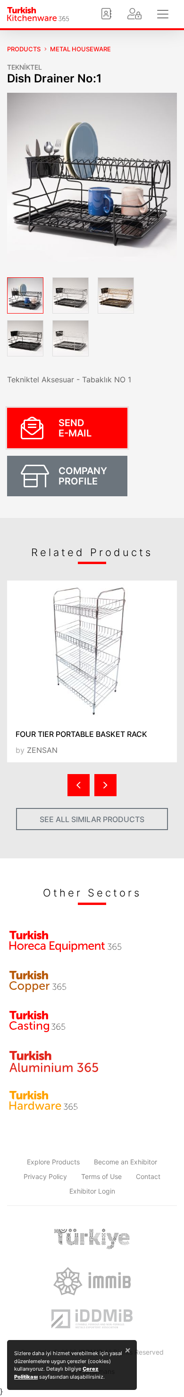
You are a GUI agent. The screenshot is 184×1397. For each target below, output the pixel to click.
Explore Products (53, 1162)
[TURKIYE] (92, 1239)
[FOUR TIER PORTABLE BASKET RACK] (92, 651)
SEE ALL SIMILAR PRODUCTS (92, 819)
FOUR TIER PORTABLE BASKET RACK (81, 734)
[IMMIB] (91, 1281)
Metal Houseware (80, 49)
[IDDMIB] (92, 1318)
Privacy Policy (45, 1176)
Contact (148, 1176)
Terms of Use (101, 1176)
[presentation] (78, 785)
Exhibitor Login (92, 1191)
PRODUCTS (24, 49)
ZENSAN (42, 750)
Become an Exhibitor (125, 1162)
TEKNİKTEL (24, 67)
